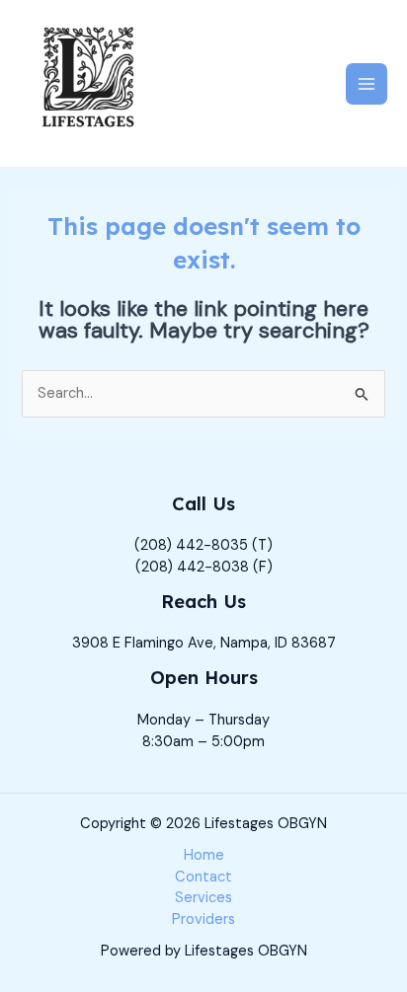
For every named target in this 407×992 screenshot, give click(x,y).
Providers (203, 919)
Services (203, 897)
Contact (203, 877)
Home (204, 855)
